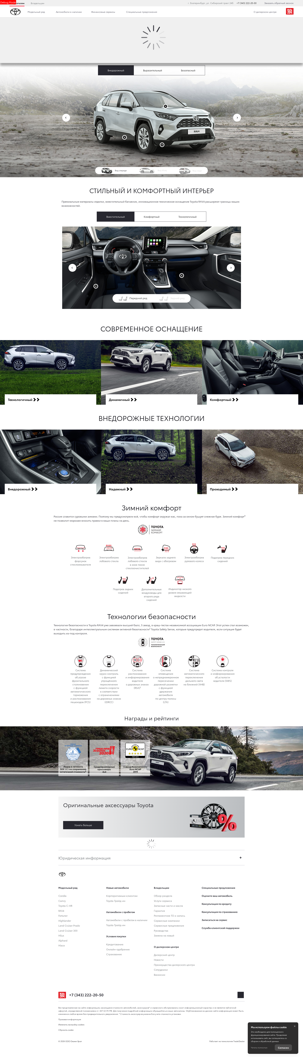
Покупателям (16, 3)
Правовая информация (69, 1019)
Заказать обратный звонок (279, 3)
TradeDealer (239, 1041)
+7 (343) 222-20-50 (246, 3)
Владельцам (37, 3)
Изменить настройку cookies (71, 1024)
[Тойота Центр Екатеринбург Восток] (290, 12)
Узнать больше (83, 825)
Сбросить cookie (66, 1029)
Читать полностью (259, 1047)
